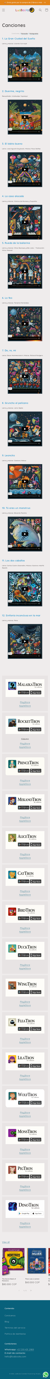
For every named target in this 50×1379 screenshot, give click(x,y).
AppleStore (25, 705)
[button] (3, 10)
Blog (7, 1321)
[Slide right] (30, 1290)
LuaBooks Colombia (21, 1374)
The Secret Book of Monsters (9, 1280)
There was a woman (32, 1279)
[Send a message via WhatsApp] (45, 1374)
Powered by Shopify (34, 1374)
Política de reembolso (15, 1334)
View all (6, 1242)
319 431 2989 (27, 1349)
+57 (18, 1349)
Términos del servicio (15, 1327)
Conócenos (10, 1315)
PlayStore (25, 702)
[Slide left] (19, 1290)
